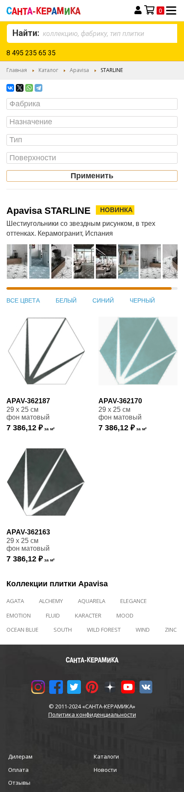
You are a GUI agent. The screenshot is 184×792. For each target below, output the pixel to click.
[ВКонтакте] (10, 88)
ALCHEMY (51, 601)
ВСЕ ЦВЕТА (23, 300)
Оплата (18, 770)
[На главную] (59, 10)
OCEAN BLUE (22, 629)
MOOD (125, 615)
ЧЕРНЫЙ (142, 300)
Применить (92, 175)
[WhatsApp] (29, 88)
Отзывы (19, 782)
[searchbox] (94, 104)
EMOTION (18, 615)
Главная (16, 70)
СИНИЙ (103, 300)
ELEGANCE (133, 601)
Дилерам (20, 756)
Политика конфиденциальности (92, 714)
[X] (20, 88)
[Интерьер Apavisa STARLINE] (17, 265)
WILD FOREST (104, 629)
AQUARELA (91, 601)
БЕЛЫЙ (66, 300)
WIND (143, 629)
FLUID (53, 615)
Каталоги (106, 756)
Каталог (48, 70)
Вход (138, 10)
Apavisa (79, 70)
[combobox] (92, 33)
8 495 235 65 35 (31, 53)
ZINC (171, 629)
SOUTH (62, 629)
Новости (105, 770)
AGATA (15, 601)
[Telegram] (38, 88)
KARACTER (88, 615)
